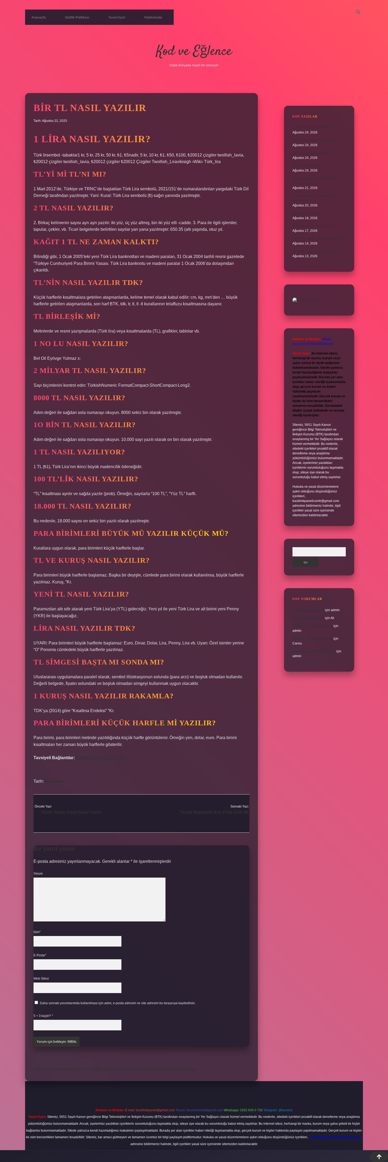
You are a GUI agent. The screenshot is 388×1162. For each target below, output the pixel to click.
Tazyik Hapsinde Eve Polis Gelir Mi (214, 812)
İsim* (37, 932)
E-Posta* (40, 955)
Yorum (38, 873)
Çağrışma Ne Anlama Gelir (101, 757)
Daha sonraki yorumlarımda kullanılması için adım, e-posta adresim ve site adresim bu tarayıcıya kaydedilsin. (118, 1003)
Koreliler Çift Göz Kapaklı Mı (312, 626)
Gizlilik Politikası (77, 17)
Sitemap (187, 1069)
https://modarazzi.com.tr (157, 1069)
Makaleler (54, 781)
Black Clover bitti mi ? (307, 213)
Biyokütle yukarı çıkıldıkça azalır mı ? (318, 239)
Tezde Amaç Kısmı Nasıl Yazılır (71, 812)
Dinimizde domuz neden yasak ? (315, 140)
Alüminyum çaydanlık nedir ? (313, 153)
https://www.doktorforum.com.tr (62, 1069)
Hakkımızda (153, 17)
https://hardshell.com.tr (113, 1069)
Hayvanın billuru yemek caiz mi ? (316, 128)
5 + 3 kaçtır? (43, 1016)
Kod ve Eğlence (194, 51)
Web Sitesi (41, 978)
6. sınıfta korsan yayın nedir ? (313, 226)
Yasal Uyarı (116, 17)
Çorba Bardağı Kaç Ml (308, 610)
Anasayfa (38, 17)
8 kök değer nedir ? (306, 166)
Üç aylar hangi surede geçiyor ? (315, 251)
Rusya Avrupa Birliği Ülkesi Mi (313, 651)
